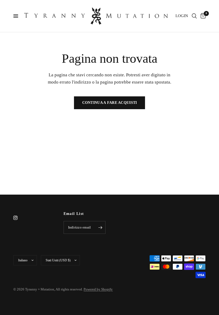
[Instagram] (19, 218)
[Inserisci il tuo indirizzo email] (100, 227)
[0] (202, 16)
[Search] (194, 16)
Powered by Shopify (98, 289)
